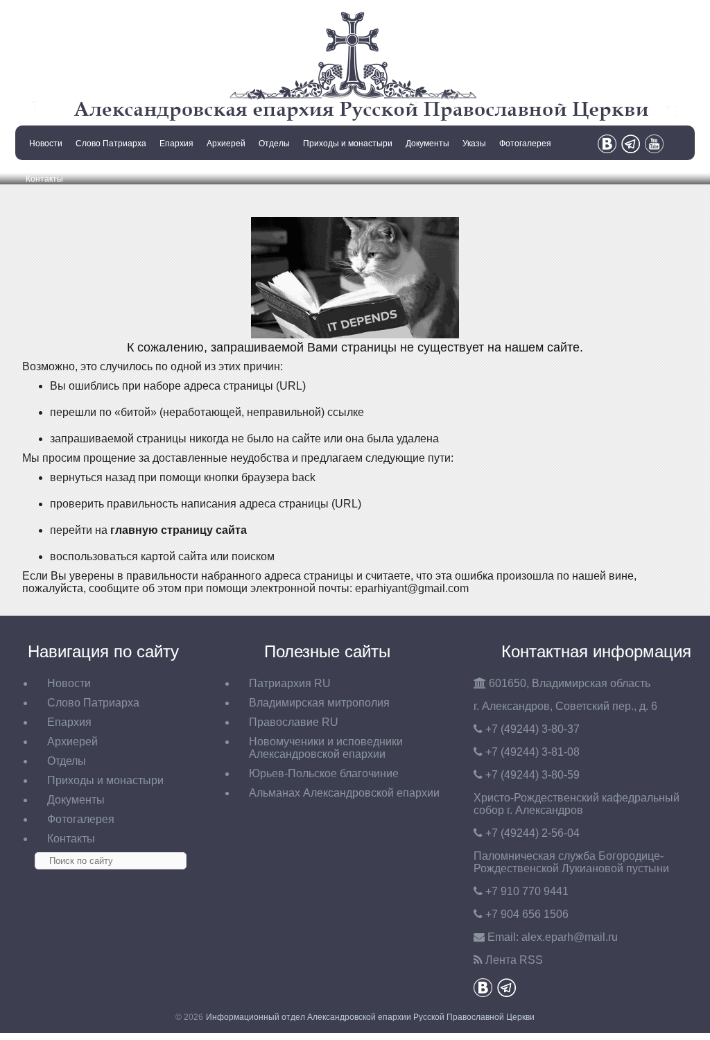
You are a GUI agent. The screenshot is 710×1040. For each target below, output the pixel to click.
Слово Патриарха (111, 143)
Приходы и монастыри (347, 143)
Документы (427, 143)
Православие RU (293, 722)
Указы (474, 143)
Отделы (274, 143)
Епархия (176, 143)
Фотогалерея (525, 143)
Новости (45, 143)
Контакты (44, 179)
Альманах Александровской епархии (344, 793)
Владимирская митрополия (319, 703)
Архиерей (226, 143)
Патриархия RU (290, 683)
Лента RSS (514, 960)
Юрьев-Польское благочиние (324, 773)
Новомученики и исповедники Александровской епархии (326, 748)
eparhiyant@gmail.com (412, 588)
